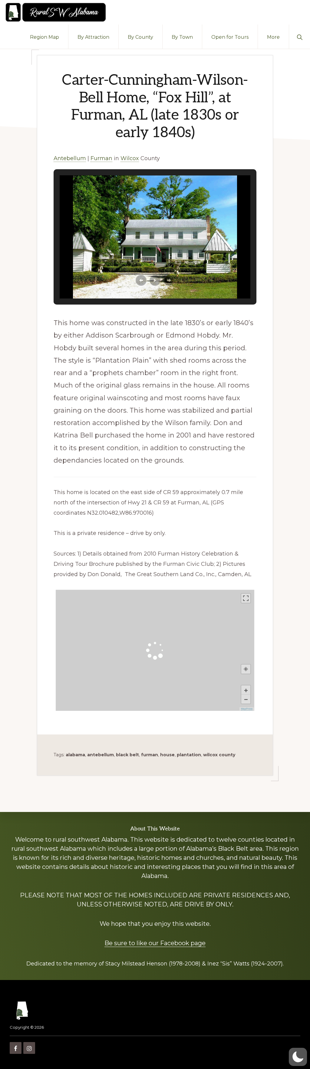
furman (149, 754)
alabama (75, 754)
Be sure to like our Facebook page (155, 943)
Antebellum (70, 158)
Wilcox (129, 158)
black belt (127, 754)
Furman (101, 158)
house (167, 754)
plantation (189, 754)
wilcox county (219, 754)
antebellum (100, 754)
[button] (299, 37)
